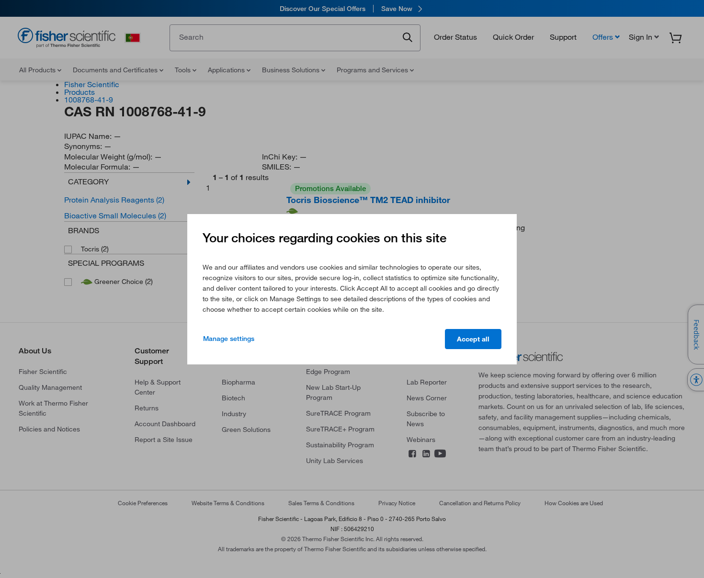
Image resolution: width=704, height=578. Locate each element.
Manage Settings (228, 338)
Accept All (473, 339)
